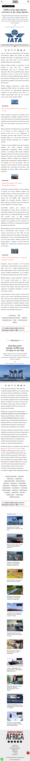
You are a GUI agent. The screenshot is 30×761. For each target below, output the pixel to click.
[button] (15, 25)
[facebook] (12, 50)
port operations (16, 487)
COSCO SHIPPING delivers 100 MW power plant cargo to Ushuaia (15, 706)
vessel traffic (24, 487)
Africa (15, 320)
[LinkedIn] (6, 50)
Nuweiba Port (14, 483)
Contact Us (15, 754)
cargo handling (23, 485)
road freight (7, 492)
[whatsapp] (15, 50)
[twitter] (9, 50)
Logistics (19, 621)
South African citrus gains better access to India (14, 580)
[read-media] (14, 102)
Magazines (15, 749)
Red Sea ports (10, 478)
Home (4, 6)
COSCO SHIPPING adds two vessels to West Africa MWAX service (15, 670)
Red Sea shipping (6, 490)
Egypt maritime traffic (9, 480)
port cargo (22, 492)
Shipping (19, 517)
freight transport (23, 490)
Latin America (12, 315)
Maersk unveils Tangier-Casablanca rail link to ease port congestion (14, 598)
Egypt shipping (22, 483)
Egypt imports (6, 485)
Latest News (10, 6)
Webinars (15, 751)
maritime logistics (6, 487)
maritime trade (15, 492)
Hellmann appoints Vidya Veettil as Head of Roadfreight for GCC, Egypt (14, 688)
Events (15, 752)
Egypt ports (21, 476)
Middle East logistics (14, 497)
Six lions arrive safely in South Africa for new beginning (14, 652)
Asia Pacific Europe (22, 320)
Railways (19, 587)
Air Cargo (19, 641)
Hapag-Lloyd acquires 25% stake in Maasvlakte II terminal (12, 184)
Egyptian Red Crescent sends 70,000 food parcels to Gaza (14, 634)
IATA (19, 315)
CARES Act (24, 317)
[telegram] (18, 50)
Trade (20, 570)
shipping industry (10, 494)
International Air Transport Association (11, 317)
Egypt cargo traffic (20, 480)
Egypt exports (14, 485)
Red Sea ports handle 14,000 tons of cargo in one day (15, 109)
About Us (15, 745)
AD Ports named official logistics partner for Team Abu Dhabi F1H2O (14, 724)
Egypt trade (15, 490)
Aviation (15, 322)
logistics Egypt (19, 494)
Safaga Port (6, 483)
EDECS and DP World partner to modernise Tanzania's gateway (14, 258)
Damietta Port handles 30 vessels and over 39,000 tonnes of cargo (14, 614)
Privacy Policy (15, 746)
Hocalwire (17, 759)
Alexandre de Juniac (7, 320)
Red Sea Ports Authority (11, 476)
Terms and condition (15, 748)
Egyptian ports (18, 478)
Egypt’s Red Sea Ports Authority (12, 448)
